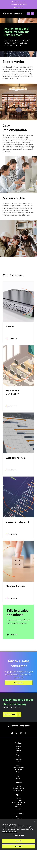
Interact (18, 750)
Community (18, 813)
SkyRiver (18, 778)
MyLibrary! (18, 770)
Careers (18, 809)
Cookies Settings (18, 835)
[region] (18, 834)
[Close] (35, 821)
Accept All (18, 846)
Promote (18, 757)
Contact (18, 798)
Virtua (18, 776)
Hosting (18, 786)
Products (18, 743)
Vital (18, 774)
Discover (18, 753)
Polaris (18, 765)
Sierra (18, 763)
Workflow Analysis (18, 790)
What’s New (18, 807)
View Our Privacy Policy (9, 831)
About (18, 795)
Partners (18, 804)
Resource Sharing (18, 767)
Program (18, 755)
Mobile (18, 748)
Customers (18, 800)
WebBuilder (18, 759)
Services (18, 783)
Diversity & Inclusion (18, 802)
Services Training (18, 788)
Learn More (17, 7)
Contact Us (18, 683)
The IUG (18, 817)
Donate (18, 761)
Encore (18, 772)
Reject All (18, 841)
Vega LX (18, 746)
